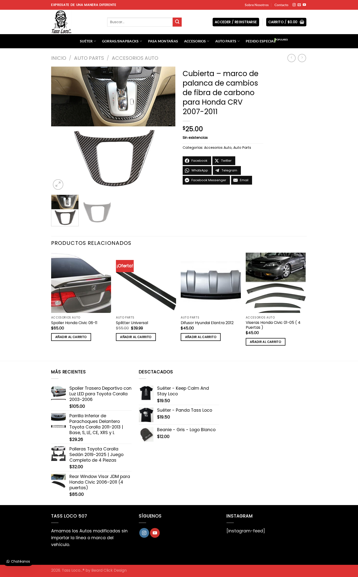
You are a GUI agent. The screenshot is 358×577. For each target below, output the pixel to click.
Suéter (86, 41)
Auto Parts (225, 41)
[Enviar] (177, 22)
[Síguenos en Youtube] (304, 5)
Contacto (281, 5)
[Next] (166, 128)
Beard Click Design (109, 570)
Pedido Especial (260, 41)
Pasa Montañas (163, 41)
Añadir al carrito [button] (71, 337)
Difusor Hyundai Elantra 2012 (207, 323)
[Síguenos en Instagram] (294, 5)
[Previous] (59, 128)
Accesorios (195, 41)
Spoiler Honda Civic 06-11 (74, 323)
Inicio (58, 58)
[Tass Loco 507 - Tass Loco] (75, 22)
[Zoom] (58, 184)
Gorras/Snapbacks (120, 41)
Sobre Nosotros (257, 5)
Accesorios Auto (135, 58)
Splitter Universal (132, 323)
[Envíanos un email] (299, 5)
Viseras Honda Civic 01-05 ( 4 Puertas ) (273, 325)
